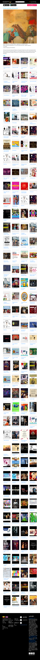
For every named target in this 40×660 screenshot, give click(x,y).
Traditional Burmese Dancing (24, 551)
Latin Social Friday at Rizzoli (33, 316)
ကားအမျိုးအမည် (17, 620)
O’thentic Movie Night (33, 564)
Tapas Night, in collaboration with (32, 261)
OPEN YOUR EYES (6, 440)
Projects (9, 618)
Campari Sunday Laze (7, 122)
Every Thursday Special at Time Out (6, 372)
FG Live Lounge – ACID (32, 496)
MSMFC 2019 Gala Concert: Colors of (6, 510)
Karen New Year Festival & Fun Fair (6, 247)
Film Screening (14, 122)
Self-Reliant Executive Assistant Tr (15, 165)
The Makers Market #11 (6, 109)
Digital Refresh (23, 343)
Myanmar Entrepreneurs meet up (24, 579)
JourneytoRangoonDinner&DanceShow (7, 95)
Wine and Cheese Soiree (32, 247)
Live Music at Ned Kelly (6, 551)
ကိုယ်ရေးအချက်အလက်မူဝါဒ (5, 628)
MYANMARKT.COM (31, 618)
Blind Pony (5, 164)
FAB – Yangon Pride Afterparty (6, 178)
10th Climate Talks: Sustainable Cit (6, 358)
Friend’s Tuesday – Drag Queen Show (32, 441)
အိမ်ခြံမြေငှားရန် (10, 622)
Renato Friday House (15, 426)
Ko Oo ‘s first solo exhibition (32, 68)
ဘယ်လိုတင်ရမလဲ (5, 618)
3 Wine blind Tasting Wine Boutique (24, 82)
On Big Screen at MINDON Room (32, 386)
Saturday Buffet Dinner (14, 468)
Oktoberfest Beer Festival (6, 413)
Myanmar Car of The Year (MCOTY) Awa (33, 289)
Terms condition (10, 626)
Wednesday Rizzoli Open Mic (32, 151)
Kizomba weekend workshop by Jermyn (15, 537)
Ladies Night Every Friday (15, 399)
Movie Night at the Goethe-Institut (24, 482)
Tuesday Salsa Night (33, 136)
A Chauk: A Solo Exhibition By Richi (15, 206)
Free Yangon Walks (32, 233)
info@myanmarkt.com (23, 624)
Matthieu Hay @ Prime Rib (6, 220)
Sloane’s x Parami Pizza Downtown (6, 137)
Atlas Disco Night (23, 219)
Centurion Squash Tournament (6, 206)
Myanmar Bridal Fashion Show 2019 (24, 565)
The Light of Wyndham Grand (23, 234)
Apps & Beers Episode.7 (23, 289)
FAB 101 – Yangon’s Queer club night (24, 96)
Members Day (14, 495)
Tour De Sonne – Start (32, 468)
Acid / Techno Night (33, 219)
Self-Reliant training (15, 136)
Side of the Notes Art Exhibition (24, 372)
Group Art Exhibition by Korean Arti (33, 524)
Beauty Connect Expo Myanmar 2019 (33, 275)
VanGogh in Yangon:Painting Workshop (14, 110)
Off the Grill (31, 191)
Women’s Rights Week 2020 (32, 109)
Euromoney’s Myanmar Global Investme (6, 455)
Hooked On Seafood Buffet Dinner (24, 510)
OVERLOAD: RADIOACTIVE (23, 593)
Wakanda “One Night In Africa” (24, 455)
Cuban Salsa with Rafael (14, 82)
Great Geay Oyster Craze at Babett (24, 386)
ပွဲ (2, 625)
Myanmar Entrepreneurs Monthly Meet (23, 400)
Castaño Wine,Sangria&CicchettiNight (33, 123)
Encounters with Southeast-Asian (32, 303)
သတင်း (15, 625)
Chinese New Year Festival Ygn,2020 (23, 192)
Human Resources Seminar (15, 565)
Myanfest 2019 (32, 357)
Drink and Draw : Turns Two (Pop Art (33, 482)
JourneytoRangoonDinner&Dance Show (24, 68)
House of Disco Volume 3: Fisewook (33, 455)
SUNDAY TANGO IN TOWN (15, 316)
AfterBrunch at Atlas (15, 67)
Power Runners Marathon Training (6, 234)
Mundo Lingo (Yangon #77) (7, 68)
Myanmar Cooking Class (15, 358)
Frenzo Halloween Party (15, 344)
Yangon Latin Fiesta (15, 440)
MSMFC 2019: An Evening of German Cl (7, 524)
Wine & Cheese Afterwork (23, 137)
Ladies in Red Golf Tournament (6, 468)
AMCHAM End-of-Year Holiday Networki (6, 275)
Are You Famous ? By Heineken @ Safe (24, 524)
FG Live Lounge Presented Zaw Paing (24, 537)
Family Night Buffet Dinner (6, 593)
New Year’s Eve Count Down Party (15, 234)
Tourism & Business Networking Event (6, 151)
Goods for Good (14, 274)
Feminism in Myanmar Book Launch (7, 482)
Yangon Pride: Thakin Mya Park (15, 192)
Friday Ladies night (15, 550)
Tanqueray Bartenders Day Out (6, 303)
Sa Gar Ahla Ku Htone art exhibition (33, 330)
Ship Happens (14, 150)
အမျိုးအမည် (16, 618)
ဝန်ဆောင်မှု (4, 622)
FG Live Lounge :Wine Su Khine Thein (33, 579)
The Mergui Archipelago (14, 413)
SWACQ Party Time (15, 509)
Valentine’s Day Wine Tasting (24, 151)
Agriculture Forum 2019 (15, 303)
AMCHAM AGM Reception (23, 178)
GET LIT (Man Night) (24, 495)
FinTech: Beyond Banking (6, 537)
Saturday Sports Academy (23, 358)
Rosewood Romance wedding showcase (33, 413)
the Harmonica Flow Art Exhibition (24, 413)
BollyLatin (5, 426)
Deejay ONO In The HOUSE (6, 192)
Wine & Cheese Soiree (15, 523)
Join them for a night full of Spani (24, 261)
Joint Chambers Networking (23, 330)
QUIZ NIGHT (14, 578)
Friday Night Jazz (32, 592)
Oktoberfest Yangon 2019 (24, 303)
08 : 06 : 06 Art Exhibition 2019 (32, 510)
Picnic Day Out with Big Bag (15, 96)
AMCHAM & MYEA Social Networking (6, 496)
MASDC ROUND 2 (15, 288)
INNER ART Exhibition (7, 343)
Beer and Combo (14, 371)
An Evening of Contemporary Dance (7, 82)
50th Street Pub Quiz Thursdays (33, 551)
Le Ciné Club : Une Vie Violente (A (15, 482)
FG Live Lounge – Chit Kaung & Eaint (24, 468)
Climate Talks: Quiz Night (15, 330)
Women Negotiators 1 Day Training (24, 441)
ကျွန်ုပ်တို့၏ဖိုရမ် (10, 625)
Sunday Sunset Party (15, 219)
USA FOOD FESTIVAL (33, 81)
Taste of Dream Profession (14, 261)
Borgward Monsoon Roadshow (15, 593)
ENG (30, 1)
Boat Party (22, 122)
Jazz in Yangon (23, 426)
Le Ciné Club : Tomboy (6, 565)
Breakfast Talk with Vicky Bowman (6, 579)
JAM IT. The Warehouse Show (23, 316)
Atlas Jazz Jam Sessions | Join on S (6, 261)
